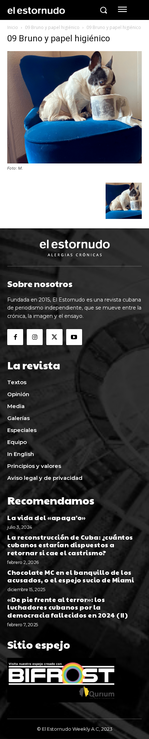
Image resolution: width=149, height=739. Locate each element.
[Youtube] (74, 337)
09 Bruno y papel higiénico (52, 27)
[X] (54, 337)
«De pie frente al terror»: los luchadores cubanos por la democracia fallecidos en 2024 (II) (67, 607)
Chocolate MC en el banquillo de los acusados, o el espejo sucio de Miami (70, 576)
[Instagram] (35, 337)
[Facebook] (15, 337)
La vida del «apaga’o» (46, 517)
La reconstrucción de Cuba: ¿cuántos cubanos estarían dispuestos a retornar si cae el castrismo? (70, 544)
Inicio (12, 27)
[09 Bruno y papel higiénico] (74, 161)
